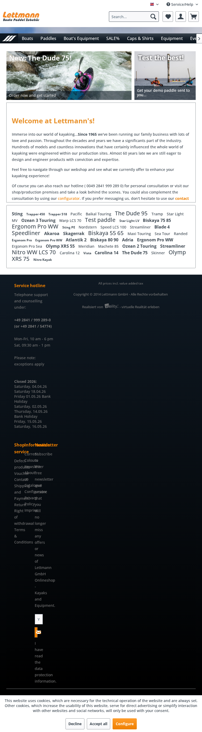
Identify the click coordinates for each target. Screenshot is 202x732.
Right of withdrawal (18, 517)
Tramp (158, 213)
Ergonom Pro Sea (27, 246)
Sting (18, 214)
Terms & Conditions (18, 536)
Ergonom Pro (22, 240)
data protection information (45, 675)
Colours (28, 460)
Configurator (28, 491)
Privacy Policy (28, 501)
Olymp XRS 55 (61, 246)
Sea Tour (163, 233)
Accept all (98, 723)
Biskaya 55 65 (106, 233)
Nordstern (88, 227)
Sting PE (69, 227)
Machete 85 (109, 246)
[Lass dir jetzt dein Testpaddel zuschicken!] (165, 75)
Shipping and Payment (18, 492)
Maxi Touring (140, 233)
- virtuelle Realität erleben (139, 306)
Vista (87, 253)
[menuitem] (135, 16)
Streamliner (141, 227)
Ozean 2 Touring (140, 246)
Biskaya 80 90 (104, 240)
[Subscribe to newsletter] (36, 632)
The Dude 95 (132, 213)
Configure (125, 723)
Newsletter (28, 466)
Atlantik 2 (77, 240)
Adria (128, 240)
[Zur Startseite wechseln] (9, 38)
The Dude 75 (135, 253)
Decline (75, 723)
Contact (18, 479)
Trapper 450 (36, 214)
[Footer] (69, 95)
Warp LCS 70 (70, 220)
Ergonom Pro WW (36, 226)
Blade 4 (162, 227)
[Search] (153, 16)
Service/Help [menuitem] (182, 4)
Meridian (86, 246)
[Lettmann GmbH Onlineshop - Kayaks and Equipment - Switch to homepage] (21, 17)
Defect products (18, 464)
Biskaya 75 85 (157, 220)
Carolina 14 (107, 253)
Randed (181, 233)
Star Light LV (129, 220)
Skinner (158, 252)
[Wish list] (168, 16)
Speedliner (27, 233)
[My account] (180, 16)
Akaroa (52, 233)
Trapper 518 (58, 214)
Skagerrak (74, 233)
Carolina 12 (70, 252)
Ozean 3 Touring (39, 220)
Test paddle (101, 219)
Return (18, 504)
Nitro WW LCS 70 (34, 252)
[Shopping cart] (193, 16)
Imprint (28, 510)
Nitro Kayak (42, 259)
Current (28, 453)
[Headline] (69, 85)
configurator (69, 198)
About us (28, 475)
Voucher (18, 473)
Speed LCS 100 (113, 227)
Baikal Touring (99, 213)
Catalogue (28, 485)
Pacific (76, 213)
